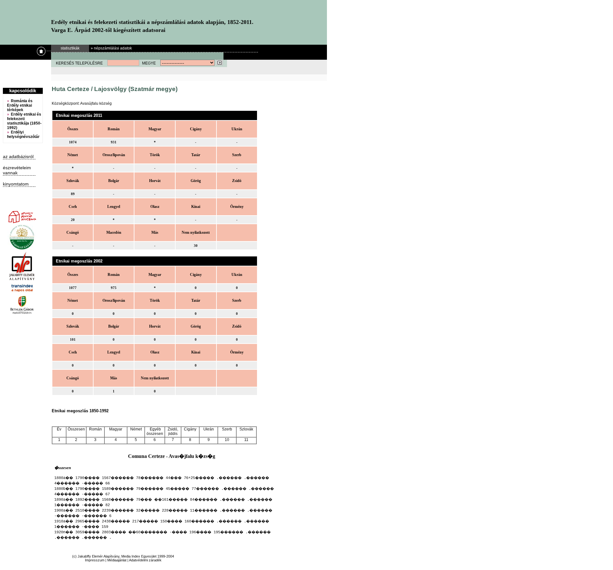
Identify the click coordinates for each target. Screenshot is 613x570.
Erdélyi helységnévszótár (23, 134)
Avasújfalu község (96, 103)
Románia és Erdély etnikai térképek (20, 105)
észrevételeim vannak (17, 170)
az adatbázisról (18, 156)
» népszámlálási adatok (111, 48)
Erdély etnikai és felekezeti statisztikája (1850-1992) (24, 121)
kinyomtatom (16, 183)
